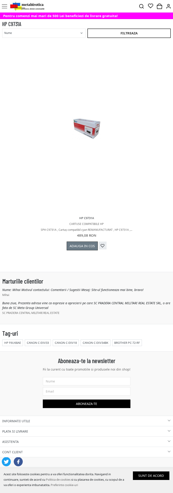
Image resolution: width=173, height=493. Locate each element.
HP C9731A (86, 218)
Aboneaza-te (86, 403)
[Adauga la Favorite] (103, 245)
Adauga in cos (82, 246)
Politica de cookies (58, 479)
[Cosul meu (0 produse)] (159, 6)
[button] (168, 6)
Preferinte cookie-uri (64, 485)
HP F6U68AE (12, 343)
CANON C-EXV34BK (95, 343)
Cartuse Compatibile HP (86, 224)
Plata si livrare (15, 431)
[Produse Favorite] (150, 6)
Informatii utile (16, 421)
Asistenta (10, 442)
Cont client (12, 452)
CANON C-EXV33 (38, 343)
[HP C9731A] (86, 128)
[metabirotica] (27, 6)
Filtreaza (129, 33)
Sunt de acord (151, 475)
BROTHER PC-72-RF (127, 343)
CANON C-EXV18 (66, 343)
